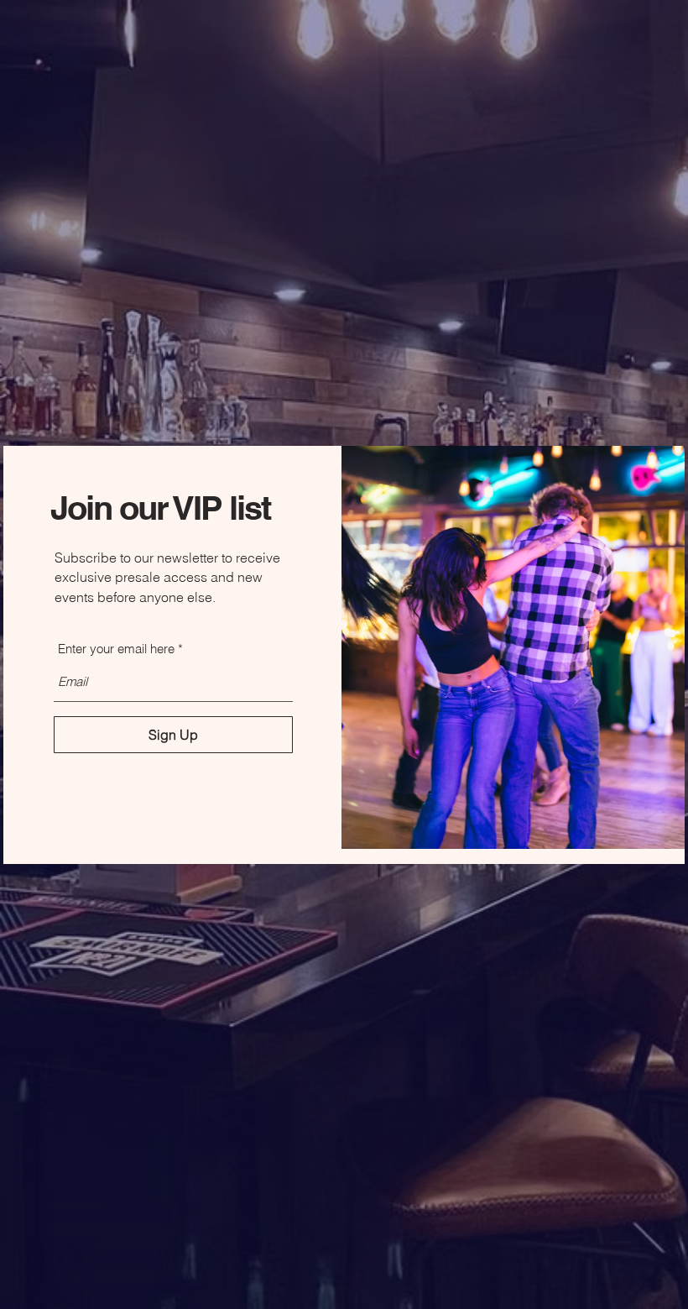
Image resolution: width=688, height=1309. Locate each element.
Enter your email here (116, 648)
